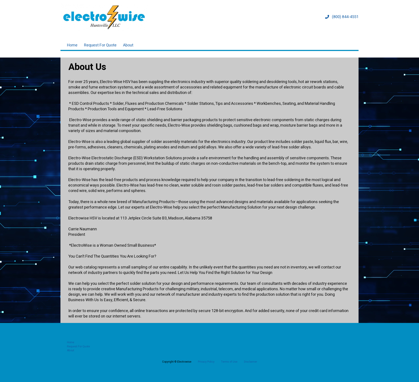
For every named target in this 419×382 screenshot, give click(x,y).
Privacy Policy (206, 362)
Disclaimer (250, 362)
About (128, 45)
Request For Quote (100, 45)
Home (72, 45)
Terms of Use (229, 362)
